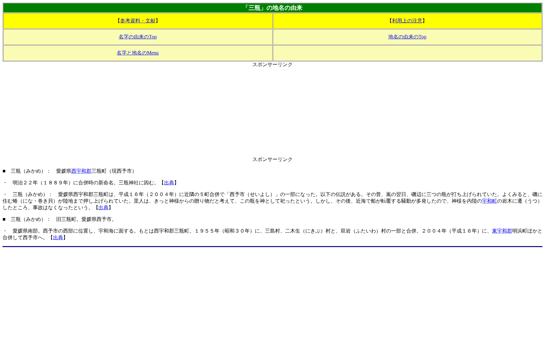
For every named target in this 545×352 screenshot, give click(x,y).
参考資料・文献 (137, 20)
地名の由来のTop (407, 36)
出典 (169, 182)
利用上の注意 (407, 20)
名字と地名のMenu (138, 52)
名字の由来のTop (138, 36)
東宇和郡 (502, 231)
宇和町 (489, 201)
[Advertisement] (272, 112)
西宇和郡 (81, 171)
